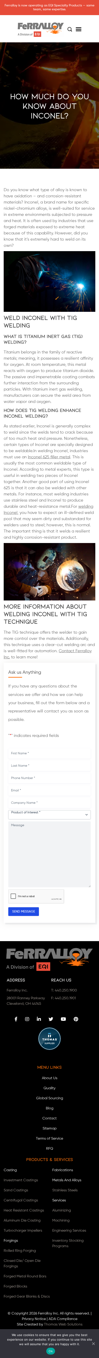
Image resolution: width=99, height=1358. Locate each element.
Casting (10, 1170)
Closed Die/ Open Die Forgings (22, 1263)
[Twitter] (51, 1019)
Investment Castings (21, 1180)
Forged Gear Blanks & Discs (27, 1296)
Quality (49, 1088)
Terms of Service (49, 1139)
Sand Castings (16, 1190)
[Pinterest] (76, 1019)
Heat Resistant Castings (24, 1210)
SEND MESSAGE (23, 911)
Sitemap (50, 1128)
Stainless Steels (65, 1190)
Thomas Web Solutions (63, 1324)
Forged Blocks (15, 1286)
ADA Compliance (63, 1319)
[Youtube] (63, 1019)
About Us (49, 1078)
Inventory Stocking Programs (68, 1243)
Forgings (11, 1241)
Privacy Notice (34, 1319)
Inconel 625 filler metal (49, 457)
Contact (49, 1118)
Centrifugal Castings (21, 1200)
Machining (61, 1220)
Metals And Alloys (66, 1180)
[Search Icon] (69, 29)
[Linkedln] (39, 1019)
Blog (49, 1108)
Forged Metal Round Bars (25, 1276)
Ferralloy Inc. (48, 1313)
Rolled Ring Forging (20, 1251)
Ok (51, 1351)
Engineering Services (69, 1231)
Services (59, 1200)
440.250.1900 (66, 990)
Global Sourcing (49, 1098)
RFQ (49, 1149)
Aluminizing (61, 1210)
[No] (93, 1343)
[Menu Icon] (79, 30)
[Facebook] (16, 1019)
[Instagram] (27, 1019)
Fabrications (62, 1170)
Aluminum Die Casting (22, 1220)
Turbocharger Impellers (23, 1231)
